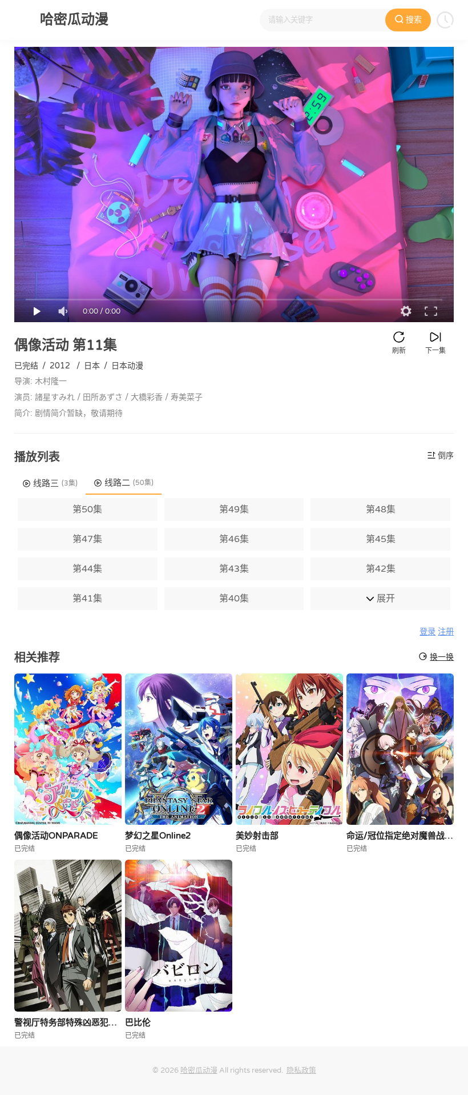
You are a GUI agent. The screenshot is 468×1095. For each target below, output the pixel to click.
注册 (446, 632)
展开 (384, 598)
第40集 (234, 598)
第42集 (381, 569)
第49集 (234, 509)
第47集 (87, 539)
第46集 (234, 539)
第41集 (87, 598)
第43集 (234, 569)
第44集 (87, 569)
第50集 (87, 509)
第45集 (381, 539)
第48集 (381, 509)
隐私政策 (301, 1070)
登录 (427, 632)
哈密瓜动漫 (198, 1070)
